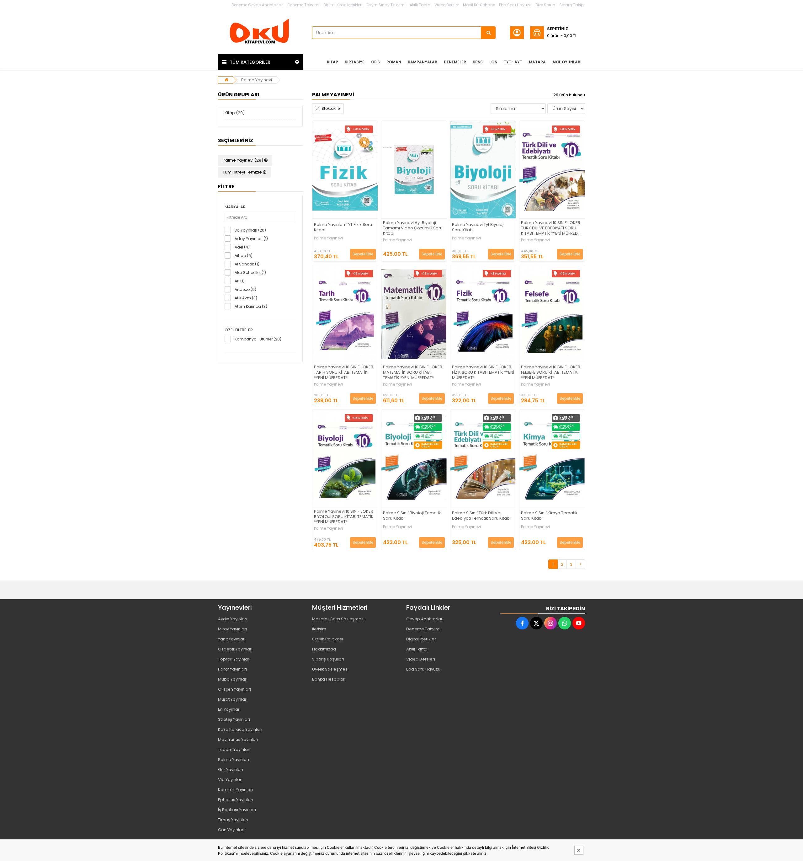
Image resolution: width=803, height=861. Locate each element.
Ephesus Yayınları (235, 800)
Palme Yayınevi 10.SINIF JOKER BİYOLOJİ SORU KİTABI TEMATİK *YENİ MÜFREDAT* (344, 517)
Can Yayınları (231, 830)
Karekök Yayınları (235, 790)
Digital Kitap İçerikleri (342, 5)
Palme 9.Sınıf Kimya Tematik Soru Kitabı (549, 516)
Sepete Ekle (363, 254)
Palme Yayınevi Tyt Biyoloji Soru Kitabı (478, 227)
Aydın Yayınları (232, 619)
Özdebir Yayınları (235, 649)
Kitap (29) (235, 113)
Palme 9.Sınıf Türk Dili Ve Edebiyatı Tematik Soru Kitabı (481, 516)
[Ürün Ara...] (488, 32)
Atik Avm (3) (246, 298)
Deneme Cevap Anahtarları (257, 5)
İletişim (319, 629)
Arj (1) (240, 281)
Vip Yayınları (230, 780)
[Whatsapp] (564, 623)
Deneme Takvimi (303, 5)
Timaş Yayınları (233, 820)
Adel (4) (242, 247)
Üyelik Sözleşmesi (330, 669)
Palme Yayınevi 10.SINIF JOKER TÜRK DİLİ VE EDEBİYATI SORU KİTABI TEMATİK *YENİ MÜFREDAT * (552, 228)
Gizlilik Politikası (327, 639)
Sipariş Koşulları (328, 659)
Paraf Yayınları (232, 669)
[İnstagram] (550, 623)
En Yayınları (229, 709)
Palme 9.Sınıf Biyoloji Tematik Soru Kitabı (412, 516)
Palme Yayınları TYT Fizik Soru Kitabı (343, 227)
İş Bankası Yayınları (237, 810)
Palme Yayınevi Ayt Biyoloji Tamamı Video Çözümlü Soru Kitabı (413, 228)
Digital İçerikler (421, 639)
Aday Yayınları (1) (251, 238)
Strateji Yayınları (234, 719)
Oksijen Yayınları (234, 689)
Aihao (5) (244, 255)
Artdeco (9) (245, 289)
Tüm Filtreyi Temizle (243, 172)
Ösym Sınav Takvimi (386, 5)
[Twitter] (536, 623)
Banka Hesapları (329, 679)
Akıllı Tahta (420, 5)
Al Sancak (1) (247, 264)
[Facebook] (522, 623)
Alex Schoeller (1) (250, 272)
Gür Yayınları (230, 770)
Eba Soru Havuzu (515, 5)
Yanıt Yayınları (232, 639)
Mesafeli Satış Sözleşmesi (338, 619)
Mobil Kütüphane (479, 5)
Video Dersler (446, 5)
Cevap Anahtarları (425, 619)
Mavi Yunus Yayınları (238, 739)
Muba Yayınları (232, 679)
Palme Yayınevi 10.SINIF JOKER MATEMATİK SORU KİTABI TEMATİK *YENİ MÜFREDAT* (412, 373)
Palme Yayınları (233, 759)
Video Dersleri (420, 659)
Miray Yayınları (232, 629)
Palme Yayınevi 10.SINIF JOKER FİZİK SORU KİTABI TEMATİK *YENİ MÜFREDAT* (483, 373)
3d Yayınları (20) (250, 230)
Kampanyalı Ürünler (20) (258, 339)
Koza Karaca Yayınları (240, 729)
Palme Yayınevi (256, 80)
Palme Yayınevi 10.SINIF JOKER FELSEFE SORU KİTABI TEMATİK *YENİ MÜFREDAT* (550, 373)
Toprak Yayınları (234, 659)
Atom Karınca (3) (251, 306)
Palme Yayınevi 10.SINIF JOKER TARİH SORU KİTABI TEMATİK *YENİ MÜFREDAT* (343, 373)
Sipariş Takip (571, 5)
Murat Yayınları (232, 699)
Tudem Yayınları (234, 749)
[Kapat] (578, 850)
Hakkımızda (324, 649)
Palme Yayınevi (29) (243, 160)
